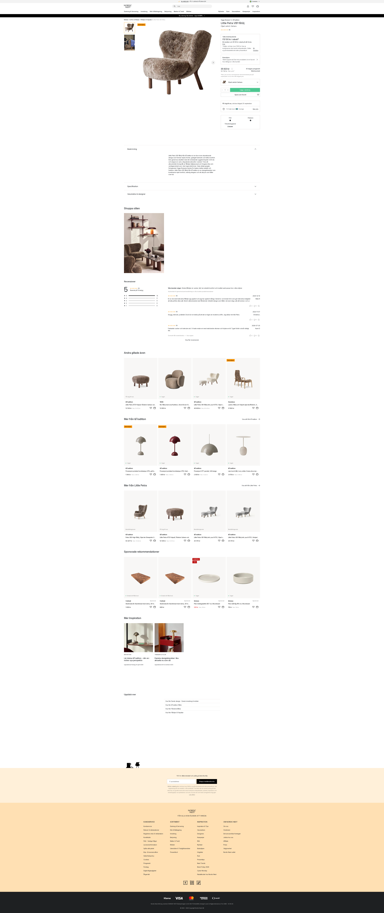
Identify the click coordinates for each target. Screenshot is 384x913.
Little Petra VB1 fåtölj (159, 19)
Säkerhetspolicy (149, 856)
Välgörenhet (227, 848)
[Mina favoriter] (252, 6)
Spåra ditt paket (149, 848)
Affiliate (225, 841)
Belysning (167, 11)
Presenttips (201, 859)
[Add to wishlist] (150, 408)
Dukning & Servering (131, 11)
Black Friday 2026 (203, 867)
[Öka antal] (227, 90)
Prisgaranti (147, 863)
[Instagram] (192, 882)
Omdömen (226, 830)
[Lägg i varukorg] (154, 408)
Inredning (144, 11)
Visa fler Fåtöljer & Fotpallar (174, 712)
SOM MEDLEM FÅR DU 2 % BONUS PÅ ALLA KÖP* (193, 1)
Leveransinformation (150, 845)
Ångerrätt (147, 874)
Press (225, 845)
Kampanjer (246, 11)
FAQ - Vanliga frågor (150, 841)
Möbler (188, 11)
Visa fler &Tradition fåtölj (173, 705)
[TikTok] (198, 882)
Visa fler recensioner (192, 340)
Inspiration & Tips (202, 826)
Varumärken (236, 11)
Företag (146, 867)
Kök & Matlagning (156, 11)
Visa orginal (189, 335)
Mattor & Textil (179, 11)
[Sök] (174, 6)
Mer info (255, 109)
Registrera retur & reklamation (153, 834)
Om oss (225, 826)
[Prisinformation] (232, 69)
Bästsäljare (200, 848)
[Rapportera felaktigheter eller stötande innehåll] (258, 306)
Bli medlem (255, 49)
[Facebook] (185, 882)
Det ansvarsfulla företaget (231, 834)
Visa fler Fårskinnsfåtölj (173, 709)
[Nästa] (213, 63)
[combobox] (255, 1)
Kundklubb (147, 837)
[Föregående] (142, 63)
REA (198, 841)
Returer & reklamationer (151, 830)
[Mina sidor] (248, 6)
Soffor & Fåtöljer (134, 19)
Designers (200, 834)
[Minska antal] (222, 90)
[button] (225, 30)
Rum (227, 11)
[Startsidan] (128, 6)
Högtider (200, 852)
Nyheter (221, 11)
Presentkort (174, 852)
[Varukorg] (257, 6)
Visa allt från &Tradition (249, 419)
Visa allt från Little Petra (249, 485)
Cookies (146, 859)
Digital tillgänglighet (150, 871)
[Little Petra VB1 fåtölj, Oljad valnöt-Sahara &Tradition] (177, 62)
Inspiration (256, 11)
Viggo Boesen (225, 20)
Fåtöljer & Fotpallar (146, 19)
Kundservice (148, 826)
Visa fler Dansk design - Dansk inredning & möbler (182, 701)
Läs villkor (192, 794)
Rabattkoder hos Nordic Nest (206, 874)
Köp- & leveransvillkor (151, 852)
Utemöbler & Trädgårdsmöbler (180, 848)
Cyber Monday (202, 871)
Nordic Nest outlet (229, 852)
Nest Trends (201, 863)
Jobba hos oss (228, 837)
